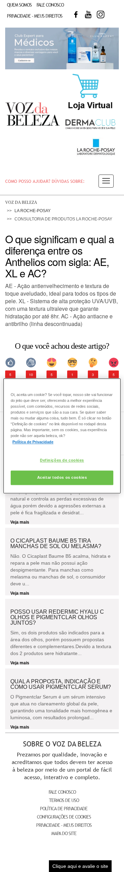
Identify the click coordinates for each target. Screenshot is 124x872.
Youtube (88, 14)
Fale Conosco (50, 5)
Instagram (100, 14)
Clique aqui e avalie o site (80, 866)
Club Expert (62, 48)
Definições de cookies (62, 460)
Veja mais (19, 522)
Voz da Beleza (21, 202)
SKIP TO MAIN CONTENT (29, 2)
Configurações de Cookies (64, 817)
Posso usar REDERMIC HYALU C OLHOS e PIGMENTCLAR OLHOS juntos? (57, 617)
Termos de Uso (64, 800)
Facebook (76, 14)
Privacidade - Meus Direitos (34, 15)
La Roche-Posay (32, 210)
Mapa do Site (63, 833)
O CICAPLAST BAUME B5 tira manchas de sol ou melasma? (55, 543)
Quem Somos (19, 5)
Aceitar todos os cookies (62, 478)
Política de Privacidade (63, 808)
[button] (106, 181)
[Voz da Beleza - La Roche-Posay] (95, 155)
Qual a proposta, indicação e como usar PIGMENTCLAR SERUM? (60, 684)
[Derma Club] (90, 128)
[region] (62, 436)
